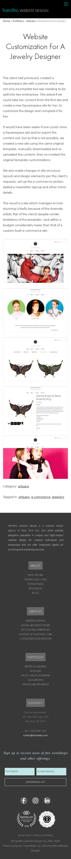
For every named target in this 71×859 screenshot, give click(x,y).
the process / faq (35, 579)
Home (6, 21)
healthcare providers (35, 684)
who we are (35, 575)
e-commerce (40, 497)
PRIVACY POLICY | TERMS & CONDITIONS (35, 836)
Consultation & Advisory (36, 638)
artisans (23, 487)
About (35, 566)
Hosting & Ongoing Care (35, 634)
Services (35, 611)
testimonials (35, 584)
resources (35, 588)
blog (35, 593)
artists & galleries (36, 666)
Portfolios (18, 21)
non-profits (35, 680)
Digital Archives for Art (35, 625)
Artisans (31, 21)
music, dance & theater (35, 675)
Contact (35, 703)
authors (35, 671)
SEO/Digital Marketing (35, 629)
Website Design (35, 620)
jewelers (58, 497)
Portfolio (35, 657)
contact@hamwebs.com (35, 736)
